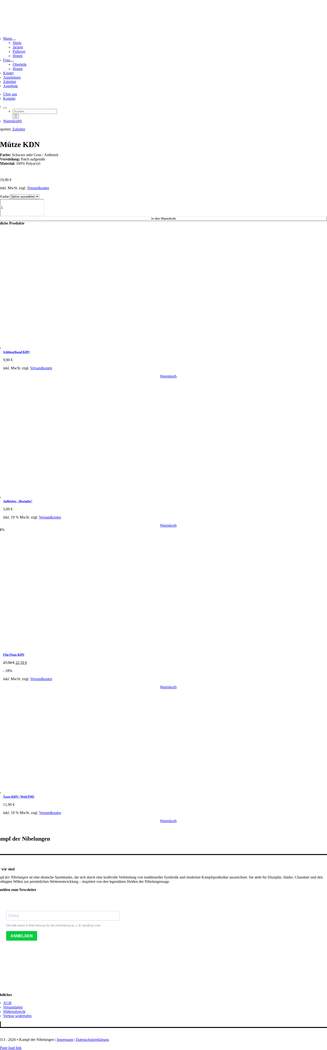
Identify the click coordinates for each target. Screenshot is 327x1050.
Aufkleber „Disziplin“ (18, 501)
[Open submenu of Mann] (14, 40)
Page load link (11, 1048)
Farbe (4, 197)
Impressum (65, 1040)
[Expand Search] (5, 108)
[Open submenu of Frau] (12, 61)
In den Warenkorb (163, 218)
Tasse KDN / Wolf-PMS (18, 796)
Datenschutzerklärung (92, 1040)
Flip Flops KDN (13, 654)
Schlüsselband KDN (16, 352)
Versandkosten (38, 188)
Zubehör (18, 129)
